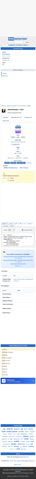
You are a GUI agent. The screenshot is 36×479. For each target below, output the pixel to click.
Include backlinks (28, 230)
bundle (21, 431)
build (4, 431)
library (32, 439)
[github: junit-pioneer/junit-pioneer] (18, 149)
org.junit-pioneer (11, 105)
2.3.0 (11, 178)
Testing (4, 73)
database (24, 434)
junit (18, 137)
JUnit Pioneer (6, 54)
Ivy (25, 223)
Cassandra (31, 461)
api (22, 429)
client (27, 431)
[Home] (18, 40)
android (10, 429)
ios (11, 439)
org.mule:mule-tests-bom (18, 264)
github (26, 436)
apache (17, 429)
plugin (14, 444)
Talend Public (21, 163)
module (23, 441)
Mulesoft (13, 163)
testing (13, 137)
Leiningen (5, 226)
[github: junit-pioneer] (3, 64)
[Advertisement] (18, 18)
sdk (31, 444)
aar (4, 429)
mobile (17, 441)
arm (26, 429)
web (18, 449)
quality (23, 137)
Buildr (12, 226)
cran (14, 434)
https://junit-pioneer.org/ (18, 142)
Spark (18, 461)
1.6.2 (22, 110)
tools (11, 449)
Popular (19, 45)
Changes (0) (28, 117)
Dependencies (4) (16, 117)
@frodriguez (25, 457)
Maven (4, 223)
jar (18, 158)
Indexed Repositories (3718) (18, 345)
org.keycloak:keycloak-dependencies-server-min (18, 260)
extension (12, 436)
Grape (29, 223)
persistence (7, 444)
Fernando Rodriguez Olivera (25, 473)
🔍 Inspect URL (16, 144)
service (10, 446)
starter (25, 446)
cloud (5, 434)
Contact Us (15, 476)
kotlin (26, 439)
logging (4, 441)
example (5, 436)
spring (16, 446)
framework (19, 436)
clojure (32, 431)
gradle (32, 436)
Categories (11, 45)
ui (15, 449)
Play (15, 461)
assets (30, 429)
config (10, 434)
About (26, 45)
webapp (23, 449)
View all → (18, 266)
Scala (11, 461)
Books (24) (6, 120)
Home (3, 105)
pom (10, 158)
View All (25, 158)
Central (7, 163)
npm (28, 441)
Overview (5, 117)
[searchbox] (14, 42)
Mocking (5, 76)
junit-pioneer (21, 105)
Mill (21, 223)
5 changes (11, 180)
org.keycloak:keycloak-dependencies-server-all (18, 256)
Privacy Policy (24, 476)
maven (10, 441)
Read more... (18, 464)
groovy (4, 439)
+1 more (29, 163)
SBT (16, 223)
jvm (22, 439)
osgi (32, 441)
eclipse (30, 434)
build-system (12, 431)
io (8, 439)
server (4, 446)
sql (21, 446)
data (18, 434)
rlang (28, 444)
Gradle (11, 223)
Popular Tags (18, 425)
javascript (16, 439)
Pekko (23, 461)
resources (21, 444)
